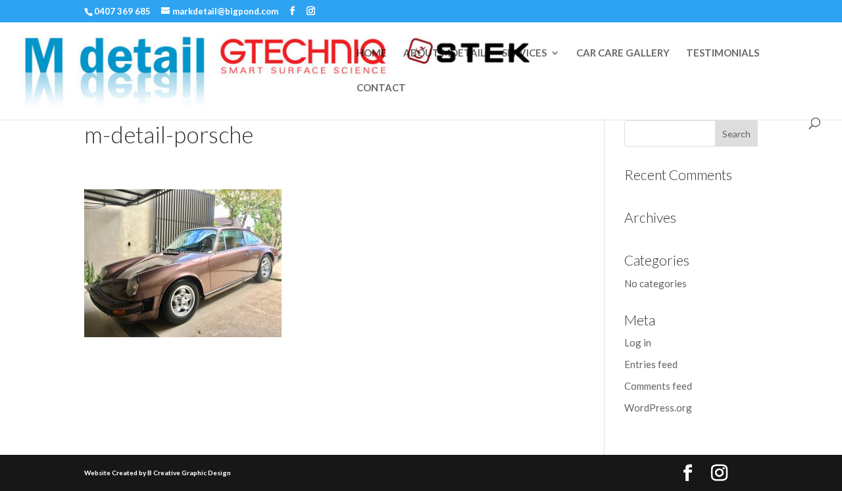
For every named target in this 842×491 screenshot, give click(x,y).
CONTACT (381, 88)
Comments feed (658, 386)
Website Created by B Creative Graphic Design (157, 473)
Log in (637, 342)
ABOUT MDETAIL (444, 53)
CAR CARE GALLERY (623, 53)
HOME (372, 53)
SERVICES (524, 53)
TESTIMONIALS (722, 53)
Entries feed (651, 364)
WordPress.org (658, 407)
